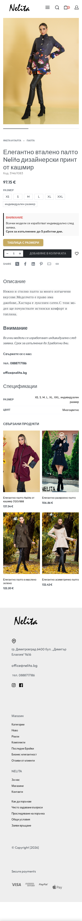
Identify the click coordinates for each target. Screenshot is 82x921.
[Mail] (49, 264)
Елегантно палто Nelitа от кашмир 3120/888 (18, 499)
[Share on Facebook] (25, 264)
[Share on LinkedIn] (33, 264)
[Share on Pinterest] (41, 264)
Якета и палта (12, 140)
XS (36, 397)
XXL (56, 397)
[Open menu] (47, 7)
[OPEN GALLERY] (41, 71)
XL (51, 397)
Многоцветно (70, 410)
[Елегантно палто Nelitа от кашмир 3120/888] (21, 461)
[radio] (7, 196)
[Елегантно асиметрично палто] (60, 543)
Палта (31, 140)
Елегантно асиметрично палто (60, 579)
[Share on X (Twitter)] (17, 264)
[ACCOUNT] (76, 7)
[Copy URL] (57, 264)
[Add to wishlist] (77, 253)
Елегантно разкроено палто (59, 497)
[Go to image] (15, 128)
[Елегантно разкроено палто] (60, 461)
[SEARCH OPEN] (57, 7)
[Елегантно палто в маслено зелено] (21, 543)
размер (8, 190)
